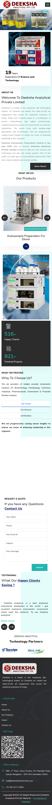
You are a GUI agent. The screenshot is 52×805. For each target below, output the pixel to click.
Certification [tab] (26, 416)
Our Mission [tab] (26, 410)
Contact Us (6, 725)
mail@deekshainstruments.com (19, 780)
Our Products (7, 715)
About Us (6, 709)
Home (4, 704)
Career (4, 720)
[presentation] (5, 218)
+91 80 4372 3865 (15, 787)
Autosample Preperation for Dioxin (26, 237)
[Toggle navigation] (47, 5)
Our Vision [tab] (26, 403)
